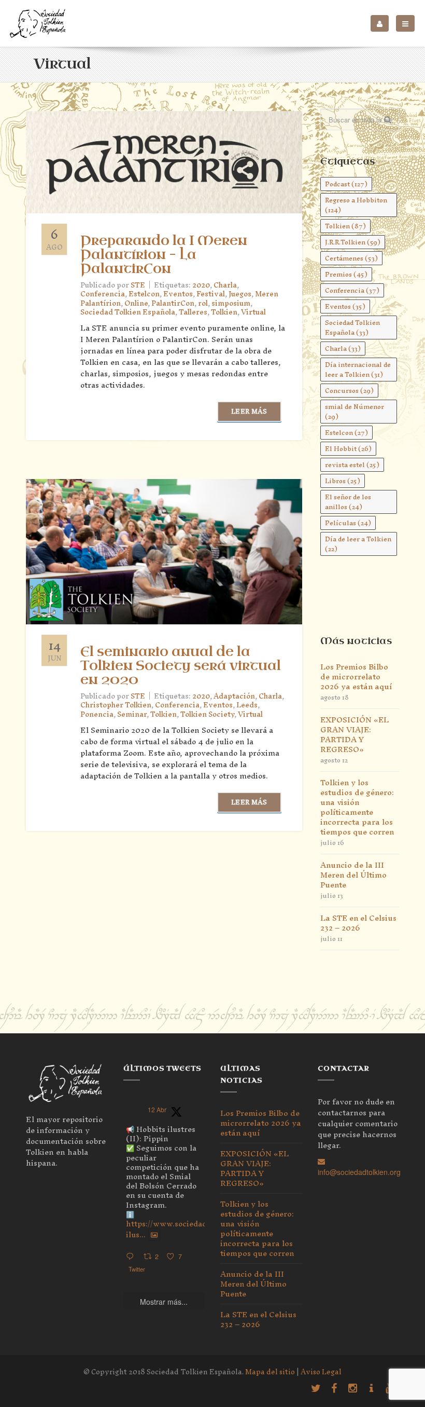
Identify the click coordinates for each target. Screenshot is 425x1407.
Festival (210, 294)
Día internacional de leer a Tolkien (358, 369)
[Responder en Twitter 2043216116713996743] (132, 1256)
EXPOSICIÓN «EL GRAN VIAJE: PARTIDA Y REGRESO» (354, 734)
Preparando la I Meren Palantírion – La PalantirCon (163, 255)
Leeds (247, 705)
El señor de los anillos (348, 502)
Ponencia (97, 714)
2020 (201, 285)
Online (136, 303)
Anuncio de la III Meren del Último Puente (353, 874)
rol (203, 303)
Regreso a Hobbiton (356, 205)
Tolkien (224, 312)
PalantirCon (172, 303)
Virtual (253, 312)
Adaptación (234, 696)
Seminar (132, 714)
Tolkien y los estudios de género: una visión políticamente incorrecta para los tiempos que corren (357, 807)
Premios (346, 274)
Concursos (349, 391)
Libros (342, 481)
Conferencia (102, 294)
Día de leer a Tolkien (358, 544)
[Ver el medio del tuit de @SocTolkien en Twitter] (154, 1234)
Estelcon (144, 294)
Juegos (240, 294)
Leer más (249, 411)
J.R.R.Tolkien (352, 242)
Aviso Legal (321, 1372)
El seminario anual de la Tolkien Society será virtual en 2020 (180, 666)
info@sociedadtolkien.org (359, 1172)
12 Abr (157, 1109)
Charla (225, 285)
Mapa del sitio (270, 1372)
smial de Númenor (354, 412)
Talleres (193, 312)
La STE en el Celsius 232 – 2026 (358, 922)
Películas (348, 523)
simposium (230, 303)
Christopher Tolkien (115, 705)
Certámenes (351, 258)
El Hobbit (348, 449)
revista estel (352, 465)
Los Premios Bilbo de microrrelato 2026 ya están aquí (356, 676)
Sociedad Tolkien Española (127, 312)
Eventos (178, 294)
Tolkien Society (207, 714)
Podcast (346, 184)
